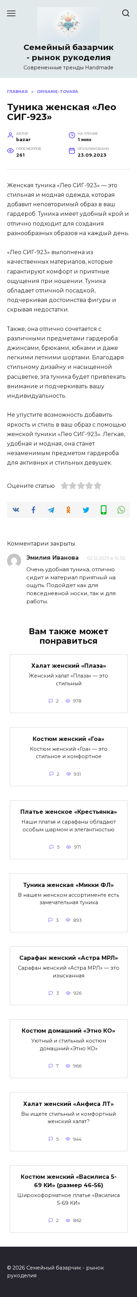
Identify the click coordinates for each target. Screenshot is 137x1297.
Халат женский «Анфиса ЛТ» (68, 1103)
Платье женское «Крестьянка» (68, 811)
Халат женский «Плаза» (68, 665)
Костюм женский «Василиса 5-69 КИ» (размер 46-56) (69, 1181)
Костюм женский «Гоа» (68, 738)
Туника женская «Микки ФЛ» (68, 884)
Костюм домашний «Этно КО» (68, 1030)
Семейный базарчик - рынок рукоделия (69, 52)
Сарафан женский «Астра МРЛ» (68, 958)
